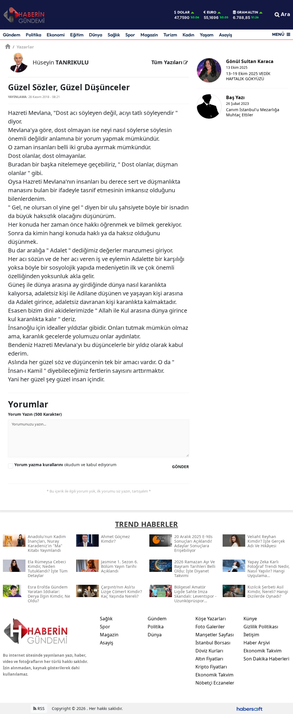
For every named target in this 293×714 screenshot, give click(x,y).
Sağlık (114, 35)
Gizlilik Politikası (260, 626)
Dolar (183, 12)
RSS (40, 708)
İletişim (251, 634)
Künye (250, 618)
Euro (211, 12)
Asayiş (225, 35)
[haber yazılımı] (249, 708)
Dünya (95, 35)
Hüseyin (61, 62)
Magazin (149, 35)
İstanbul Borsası (212, 643)
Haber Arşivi (256, 643)
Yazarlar (23, 47)
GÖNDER (180, 466)
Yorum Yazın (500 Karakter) (35, 414)
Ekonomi (56, 35)
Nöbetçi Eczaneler (214, 683)
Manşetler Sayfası (214, 634)
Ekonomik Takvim (214, 675)
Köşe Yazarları (210, 618)
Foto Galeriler (210, 626)
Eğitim (77, 35)
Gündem (11, 35)
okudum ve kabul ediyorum (65, 464)
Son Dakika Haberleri (266, 659)
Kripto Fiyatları (211, 667)
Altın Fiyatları (209, 659)
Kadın (188, 35)
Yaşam (206, 35)
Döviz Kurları (209, 651)
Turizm (170, 35)
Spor (130, 35)
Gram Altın (247, 12)
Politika (33, 35)
